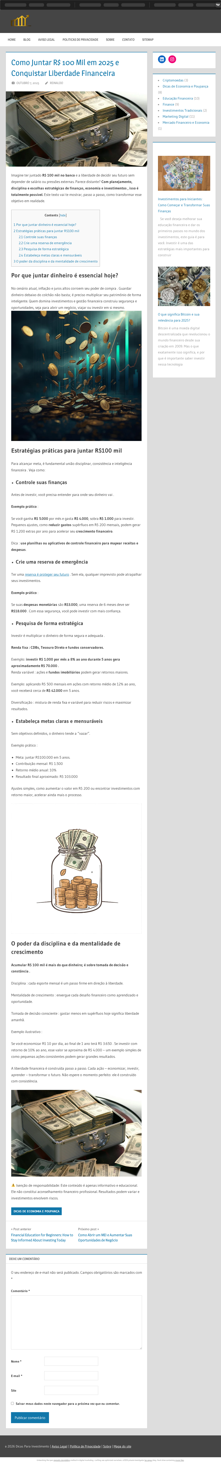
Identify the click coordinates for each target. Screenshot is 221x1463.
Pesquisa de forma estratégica (44, 249)
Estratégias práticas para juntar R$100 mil (46, 231)
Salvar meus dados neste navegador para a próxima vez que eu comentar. (68, 1404)
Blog (26, 40)
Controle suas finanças (38, 237)
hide (63, 215)
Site (13, 1390)
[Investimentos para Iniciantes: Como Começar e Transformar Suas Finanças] (184, 171)
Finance (168, 104)
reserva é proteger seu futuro (47, 574)
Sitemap (147, 40)
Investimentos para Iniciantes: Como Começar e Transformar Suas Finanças (184, 205)
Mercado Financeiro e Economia (186, 122)
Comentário (20, 1291)
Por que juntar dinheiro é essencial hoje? (45, 224)
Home (12, 40)
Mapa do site (122, 1446)
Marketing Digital (175, 116)
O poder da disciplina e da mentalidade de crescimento (56, 261)
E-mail (16, 1376)
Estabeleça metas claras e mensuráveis (50, 255)
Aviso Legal (46, 40)
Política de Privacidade (85, 1446)
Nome (16, 1361)
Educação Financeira (178, 98)
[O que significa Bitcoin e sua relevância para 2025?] (184, 284)
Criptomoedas (173, 80)
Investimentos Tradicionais (182, 110)
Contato (128, 40)
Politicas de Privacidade (80, 40)
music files (179, 1460)
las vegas (148, 1460)
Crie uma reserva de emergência (45, 243)
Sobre (110, 40)
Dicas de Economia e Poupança (36, 1211)
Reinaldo (56, 83)
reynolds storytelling (62, 1460)
